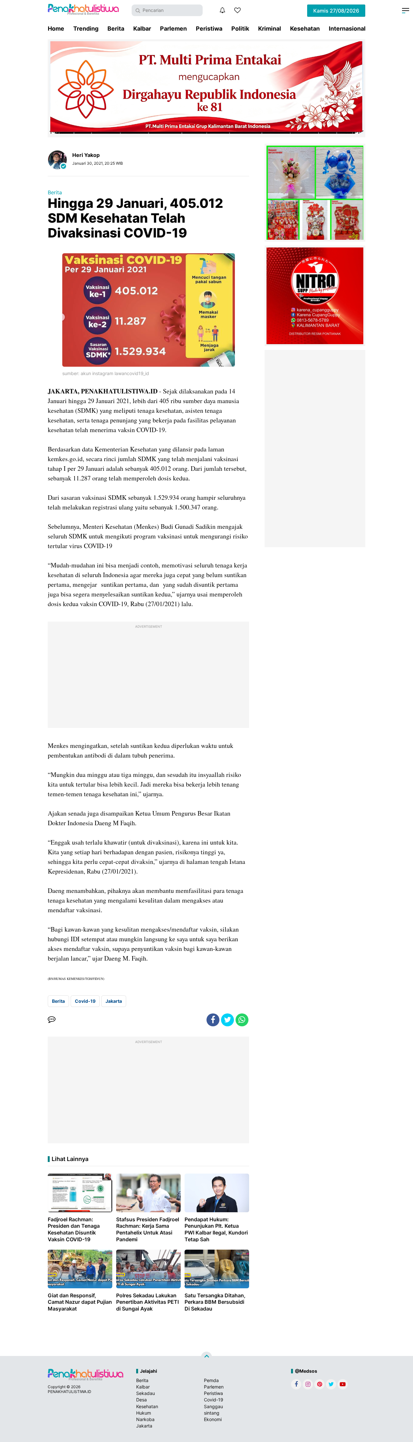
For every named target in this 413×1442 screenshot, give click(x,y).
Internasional (347, 28)
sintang (211, 1413)
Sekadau (145, 1393)
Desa (141, 1399)
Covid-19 (85, 1001)
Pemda (211, 1380)
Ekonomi (213, 1419)
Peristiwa (209, 28)
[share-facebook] (212, 1019)
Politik (240, 28)
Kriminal (269, 28)
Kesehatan (305, 28)
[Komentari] (51, 1019)
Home (56, 28)
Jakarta (114, 1001)
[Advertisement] (148, 676)
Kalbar (142, 28)
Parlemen (173, 28)
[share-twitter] (227, 1019)
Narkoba (145, 1419)
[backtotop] (206, 1357)
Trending (85, 28)
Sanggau (213, 1406)
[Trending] (237, 10)
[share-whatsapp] (242, 1019)
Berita (115, 28)
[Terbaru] (222, 10)
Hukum (143, 1413)
